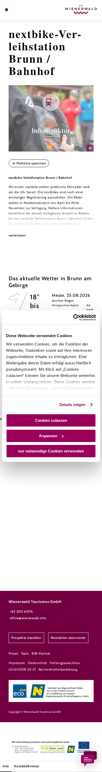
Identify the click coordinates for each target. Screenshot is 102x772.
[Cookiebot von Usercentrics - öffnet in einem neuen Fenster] (73, 317)
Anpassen (48, 436)
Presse (13, 653)
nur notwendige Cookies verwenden (51, 451)
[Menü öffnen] (6, 9)
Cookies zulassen (51, 420)
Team (25, 653)
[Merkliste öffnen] (18, 9)
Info (6, 766)
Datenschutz (37, 663)
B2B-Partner (41, 653)
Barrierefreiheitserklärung (58, 669)
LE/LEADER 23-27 (22, 669)
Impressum (17, 663)
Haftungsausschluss (65, 663)
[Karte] (14, 9)
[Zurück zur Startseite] (81, 9)
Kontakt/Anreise (26, 766)
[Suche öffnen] (22, 9)
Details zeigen (72, 404)
